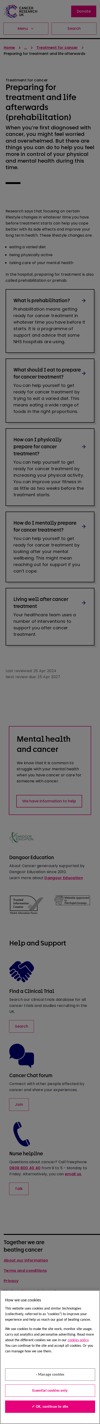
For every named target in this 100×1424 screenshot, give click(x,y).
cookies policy (78, 1340)
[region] (50, 1357)
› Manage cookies (50, 1375)
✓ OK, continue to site (50, 1407)
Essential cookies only (50, 1391)
